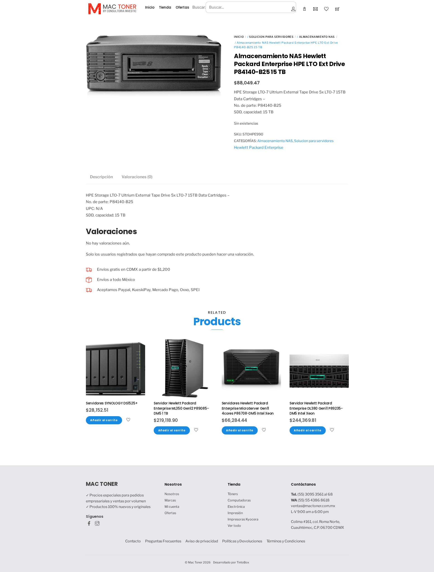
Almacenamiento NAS (317, 36)
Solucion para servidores (271, 36)
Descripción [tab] (101, 176)
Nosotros (172, 494)
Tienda (165, 7)
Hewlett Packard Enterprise (258, 147)
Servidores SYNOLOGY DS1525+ (112, 403)
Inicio (149, 7)
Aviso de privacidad (201, 541)
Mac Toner (195, 562)
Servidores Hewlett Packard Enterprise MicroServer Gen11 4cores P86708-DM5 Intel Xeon (248, 408)
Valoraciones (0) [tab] (137, 176)
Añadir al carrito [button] (104, 420)
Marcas (170, 500)
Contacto (133, 541)
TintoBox (243, 562)
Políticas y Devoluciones (242, 541)
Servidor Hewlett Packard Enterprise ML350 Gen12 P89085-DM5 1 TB (181, 408)
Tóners (233, 494)
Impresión (235, 513)
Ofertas (182, 7)
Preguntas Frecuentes (163, 541)
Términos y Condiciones (286, 541)
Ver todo (234, 526)
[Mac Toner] (112, 8)
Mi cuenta (172, 507)
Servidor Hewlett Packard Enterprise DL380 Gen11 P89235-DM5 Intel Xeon (316, 408)
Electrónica (236, 507)
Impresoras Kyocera (243, 519)
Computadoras (239, 500)
